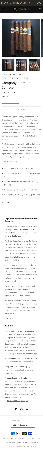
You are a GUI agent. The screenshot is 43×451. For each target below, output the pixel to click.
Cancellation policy (30, 446)
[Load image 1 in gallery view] (8, 65)
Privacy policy (10, 442)
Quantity (5, 96)
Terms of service (22, 442)
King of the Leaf (12, 439)
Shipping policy (34, 442)
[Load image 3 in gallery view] (34, 65)
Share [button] (7, 203)
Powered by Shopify (23, 439)
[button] (3, 9)
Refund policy (36, 439)
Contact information (15, 446)
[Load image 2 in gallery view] (21, 65)
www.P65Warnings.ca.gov (17, 400)
